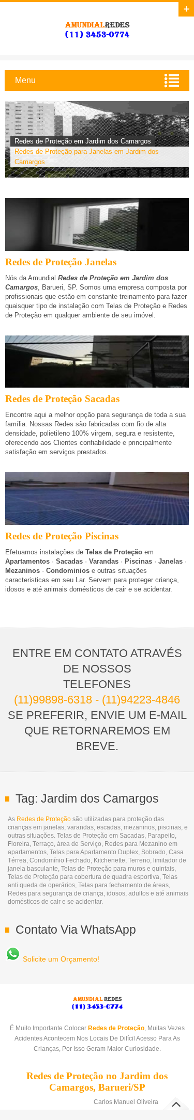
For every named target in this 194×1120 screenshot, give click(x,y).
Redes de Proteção (44, 819)
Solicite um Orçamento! (60, 959)
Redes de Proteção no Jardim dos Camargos (97, 28)
